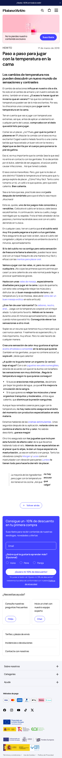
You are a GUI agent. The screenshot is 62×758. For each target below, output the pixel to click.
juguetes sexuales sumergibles (42, 365)
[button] (56, 10)
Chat (39, 619)
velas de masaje (28, 281)
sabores (42, 305)
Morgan (26, 456)
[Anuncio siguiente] (60, 3)
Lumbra (46, 459)
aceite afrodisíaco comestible (18, 348)
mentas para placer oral (29, 259)
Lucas (35, 456)
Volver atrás (33, 505)
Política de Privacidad (46, 755)
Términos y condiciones (12, 755)
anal (5, 308)
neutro (50, 305)
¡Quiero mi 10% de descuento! (31, 571)
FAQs (10, 619)
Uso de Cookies (29, 755)
